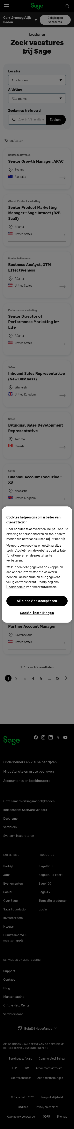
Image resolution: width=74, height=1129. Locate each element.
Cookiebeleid (15, 586)
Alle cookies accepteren (37, 601)
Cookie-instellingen (37, 612)
